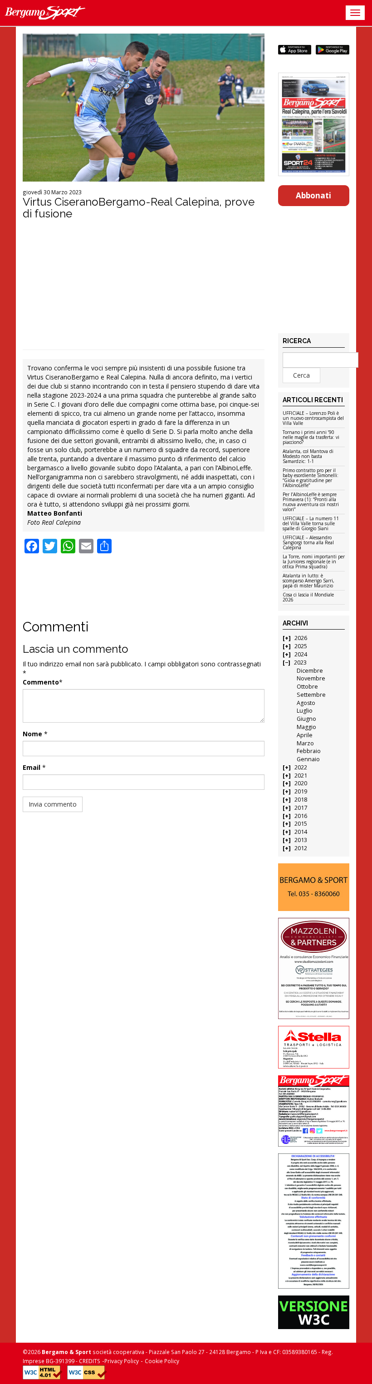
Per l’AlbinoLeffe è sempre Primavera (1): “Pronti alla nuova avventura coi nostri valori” (311, 502)
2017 (300, 808)
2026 (300, 638)
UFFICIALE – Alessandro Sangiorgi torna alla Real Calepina (308, 543)
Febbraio (309, 751)
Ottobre (307, 686)
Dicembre (310, 671)
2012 (300, 848)
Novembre (311, 678)
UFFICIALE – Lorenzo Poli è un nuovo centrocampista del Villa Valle (313, 418)
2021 (300, 775)
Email (31, 767)
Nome (32, 733)
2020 (300, 783)
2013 (300, 840)
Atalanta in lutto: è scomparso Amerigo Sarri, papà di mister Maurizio (308, 581)
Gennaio (308, 759)
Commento (41, 682)
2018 (300, 799)
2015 (300, 823)
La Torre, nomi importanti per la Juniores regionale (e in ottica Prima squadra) (314, 562)
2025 (300, 646)
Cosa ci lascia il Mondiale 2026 (308, 597)
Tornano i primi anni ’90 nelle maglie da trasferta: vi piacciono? (311, 437)
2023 (300, 662)
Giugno (306, 719)
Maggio (306, 727)
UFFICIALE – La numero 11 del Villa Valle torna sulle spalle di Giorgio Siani (311, 524)
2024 (300, 654)
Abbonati (313, 195)
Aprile (305, 735)
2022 (300, 767)
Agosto (306, 703)
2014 (300, 832)
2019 (300, 791)
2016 (300, 816)
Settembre (311, 695)
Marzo (305, 743)
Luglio (305, 710)
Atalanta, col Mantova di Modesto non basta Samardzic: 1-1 (308, 456)
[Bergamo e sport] (314, 887)
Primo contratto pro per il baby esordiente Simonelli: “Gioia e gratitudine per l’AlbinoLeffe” (310, 478)
